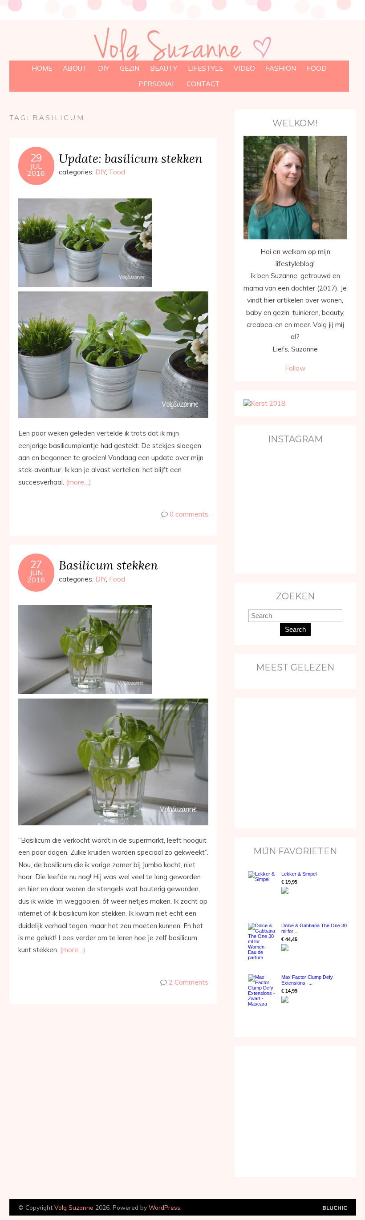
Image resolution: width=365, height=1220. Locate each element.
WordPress (164, 1207)
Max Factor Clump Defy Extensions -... (307, 980)
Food (317, 68)
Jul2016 (36, 170)
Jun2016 (36, 576)
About (75, 68)
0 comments (189, 514)
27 (36, 564)
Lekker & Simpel (298, 874)
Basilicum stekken (108, 565)
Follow (295, 368)
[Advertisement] (299, 762)
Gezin (129, 68)
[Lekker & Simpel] (262, 888)
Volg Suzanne (73, 1207)
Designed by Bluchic (335, 1208)
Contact (203, 84)
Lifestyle (205, 68)
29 (36, 158)
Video (244, 68)
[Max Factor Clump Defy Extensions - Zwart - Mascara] (262, 990)
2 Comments (188, 982)
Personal (157, 84)
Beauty (163, 68)
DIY (103, 68)
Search (295, 629)
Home (42, 68)
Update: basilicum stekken (131, 158)
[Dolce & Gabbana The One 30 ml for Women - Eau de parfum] (262, 941)
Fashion (281, 68)
